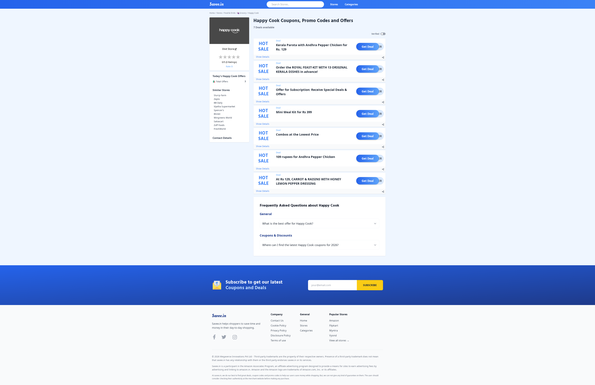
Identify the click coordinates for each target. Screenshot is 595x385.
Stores (334, 4)
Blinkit (217, 113)
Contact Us (277, 320)
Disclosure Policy (281, 335)
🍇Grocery (241, 13)
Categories (351, 4)
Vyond (333, 335)
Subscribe (370, 285)
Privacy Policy (278, 330)
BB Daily (218, 102)
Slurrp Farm (220, 95)
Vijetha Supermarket (224, 106)
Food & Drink (229, 13)
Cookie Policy (278, 325)
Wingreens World (223, 117)
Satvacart (218, 121)
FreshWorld (220, 128)
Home (212, 13)
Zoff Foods (219, 125)
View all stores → (339, 340)
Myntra (333, 330)
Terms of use (278, 340)
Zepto (217, 99)
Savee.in (219, 316)
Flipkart (333, 325)
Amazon (334, 320)
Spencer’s (219, 110)
